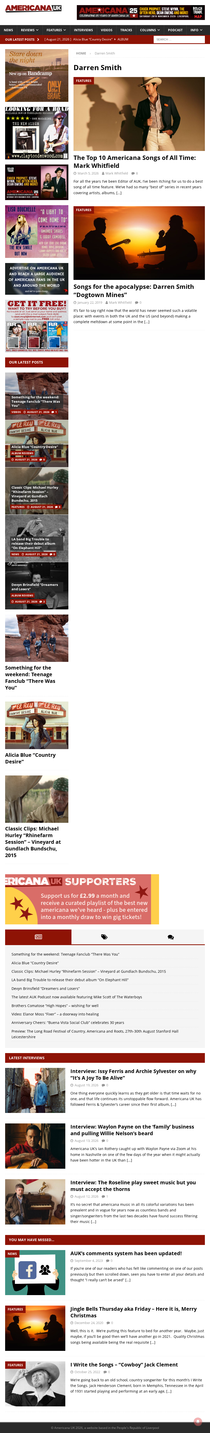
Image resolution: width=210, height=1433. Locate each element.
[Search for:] (179, 39)
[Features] (35, 1328)
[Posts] (38, 936)
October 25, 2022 (87, 1372)
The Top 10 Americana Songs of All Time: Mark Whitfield (135, 161)
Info (194, 30)
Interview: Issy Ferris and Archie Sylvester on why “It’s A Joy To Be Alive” (133, 1074)
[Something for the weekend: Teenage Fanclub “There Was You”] (36, 638)
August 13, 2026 (86, 1140)
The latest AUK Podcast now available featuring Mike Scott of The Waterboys (77, 996)
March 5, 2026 (88, 173)
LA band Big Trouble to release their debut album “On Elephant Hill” (33, 543)
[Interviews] (35, 1090)
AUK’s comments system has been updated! (126, 1253)
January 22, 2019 (90, 302)
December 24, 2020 (89, 1322)
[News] (35, 1272)
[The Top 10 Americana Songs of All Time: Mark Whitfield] (139, 114)
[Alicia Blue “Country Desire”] (36, 443)
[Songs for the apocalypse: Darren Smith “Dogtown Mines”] (139, 243)
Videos (106, 30)
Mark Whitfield (117, 173)
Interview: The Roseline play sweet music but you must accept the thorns (133, 1186)
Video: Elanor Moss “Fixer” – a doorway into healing (55, 1014)
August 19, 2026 (86, 1085)
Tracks (126, 30)
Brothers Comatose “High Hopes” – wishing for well (55, 1005)
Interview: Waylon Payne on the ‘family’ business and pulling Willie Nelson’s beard (132, 1130)
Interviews (83, 30)
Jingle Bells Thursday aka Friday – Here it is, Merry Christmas (133, 1312)
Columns (148, 30)
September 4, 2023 (89, 1260)
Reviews (28, 30)
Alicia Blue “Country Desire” (35, 446)
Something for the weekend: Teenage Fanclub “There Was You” (36, 401)
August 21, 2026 (38, 412)
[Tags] (104, 936)
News (8, 30)
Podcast (175, 30)
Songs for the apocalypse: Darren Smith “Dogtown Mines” (134, 290)
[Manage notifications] (198, 1422)
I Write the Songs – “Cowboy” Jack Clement (124, 1364)
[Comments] (171, 936)
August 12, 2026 (86, 1196)
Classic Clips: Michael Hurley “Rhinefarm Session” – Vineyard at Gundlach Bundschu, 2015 (35, 494)
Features (54, 30)
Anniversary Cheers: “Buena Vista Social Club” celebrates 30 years (68, 1022)
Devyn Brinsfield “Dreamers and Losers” (35, 586)
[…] (119, 192)
